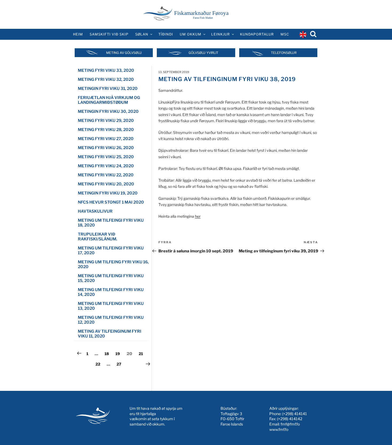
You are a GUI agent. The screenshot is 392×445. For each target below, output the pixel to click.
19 (119, 353)
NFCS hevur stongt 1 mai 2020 (111, 202)
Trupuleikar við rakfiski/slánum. (97, 236)
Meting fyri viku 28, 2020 (106, 129)
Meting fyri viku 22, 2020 (106, 175)
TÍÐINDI (165, 34)
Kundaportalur (257, 34)
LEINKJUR (220, 34)
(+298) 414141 (294, 413)
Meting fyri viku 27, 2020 (106, 138)
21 (142, 353)
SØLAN (141, 34)
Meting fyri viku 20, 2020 (106, 184)
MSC (285, 34)
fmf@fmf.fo (290, 424)
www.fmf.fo (278, 429)
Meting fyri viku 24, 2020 (106, 166)
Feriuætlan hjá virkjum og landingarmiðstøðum (109, 100)
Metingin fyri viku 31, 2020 (108, 88)
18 (108, 353)
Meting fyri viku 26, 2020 (106, 147)
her (198, 216)
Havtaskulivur (95, 211)
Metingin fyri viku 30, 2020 (108, 111)
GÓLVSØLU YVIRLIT (203, 53)
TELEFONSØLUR (284, 53)
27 (120, 363)
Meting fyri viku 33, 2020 (106, 70)
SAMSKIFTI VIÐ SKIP (109, 34)
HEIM (78, 34)
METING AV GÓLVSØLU (124, 53)
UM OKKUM (190, 34)
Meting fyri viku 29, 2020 (106, 120)
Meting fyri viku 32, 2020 (106, 79)
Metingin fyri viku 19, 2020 (108, 193)
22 (99, 363)
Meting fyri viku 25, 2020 (106, 156)
